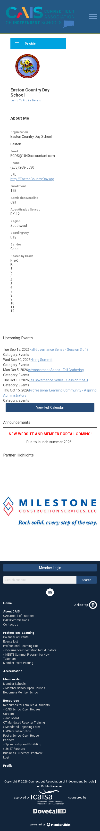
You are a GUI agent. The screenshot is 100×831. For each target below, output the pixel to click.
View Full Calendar (50, 407)
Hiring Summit (41, 360)
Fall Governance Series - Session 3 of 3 (59, 349)
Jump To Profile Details (25, 100)
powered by (38, 824)
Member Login (50, 568)
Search (86, 580)
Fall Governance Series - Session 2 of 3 (58, 380)
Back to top (80, 605)
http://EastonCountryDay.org (32, 179)
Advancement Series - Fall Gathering (56, 370)
